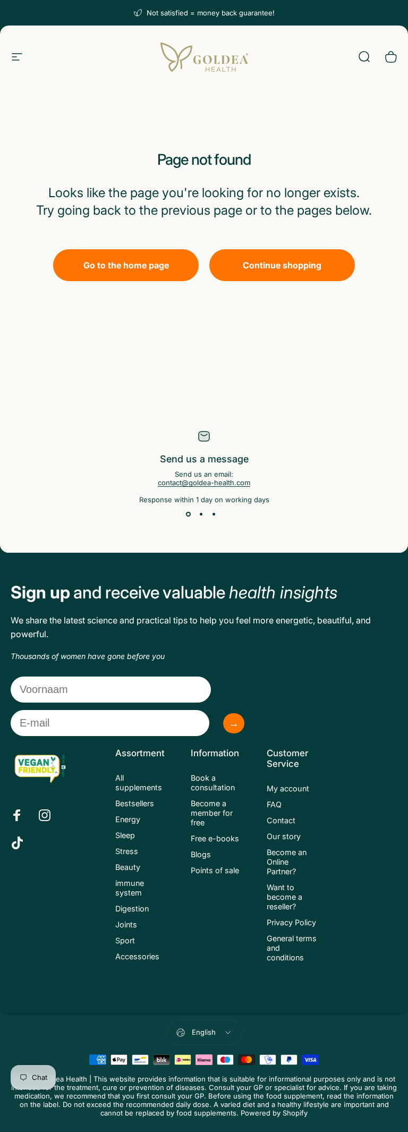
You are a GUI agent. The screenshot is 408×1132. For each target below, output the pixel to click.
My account (288, 788)
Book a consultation (213, 782)
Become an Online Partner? (287, 862)
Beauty (127, 867)
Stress (126, 851)
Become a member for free (212, 813)
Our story (284, 836)
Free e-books (215, 838)
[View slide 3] (213, 514)
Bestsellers (134, 803)
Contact (281, 820)
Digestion (132, 908)
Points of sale (215, 870)
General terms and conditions (292, 948)
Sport (125, 940)
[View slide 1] (188, 514)
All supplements (138, 782)
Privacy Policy (291, 922)
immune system (129, 887)
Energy (127, 819)
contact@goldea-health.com (204, 482)
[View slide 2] (200, 514)
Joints (126, 924)
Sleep (125, 835)
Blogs (201, 854)
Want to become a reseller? (284, 897)
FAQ (274, 804)
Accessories (137, 956)
